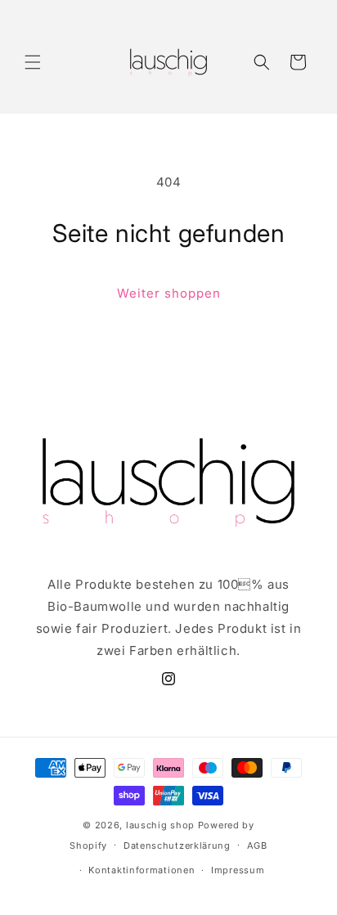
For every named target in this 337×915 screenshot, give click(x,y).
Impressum (237, 870)
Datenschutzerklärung (177, 845)
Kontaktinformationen (141, 870)
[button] (33, 62)
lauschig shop (160, 825)
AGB (257, 845)
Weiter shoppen (169, 293)
